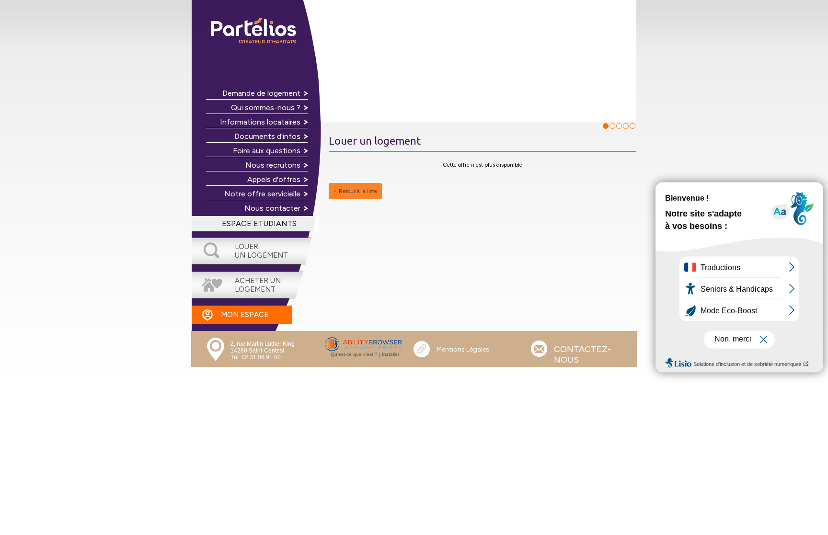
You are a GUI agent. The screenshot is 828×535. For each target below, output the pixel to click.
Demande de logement (261, 93)
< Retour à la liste (355, 191)
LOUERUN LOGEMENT (261, 251)
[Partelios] (256, 31)
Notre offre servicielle (262, 193)
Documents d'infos (267, 136)
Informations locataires (260, 121)
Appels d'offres (273, 179)
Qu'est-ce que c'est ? (354, 354)
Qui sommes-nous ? (265, 107)
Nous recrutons (272, 165)
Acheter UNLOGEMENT (258, 285)
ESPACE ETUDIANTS (259, 223)
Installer (390, 354)
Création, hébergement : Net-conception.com (586, 372)
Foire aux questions (266, 150)
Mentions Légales (463, 349)
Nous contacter (272, 208)
